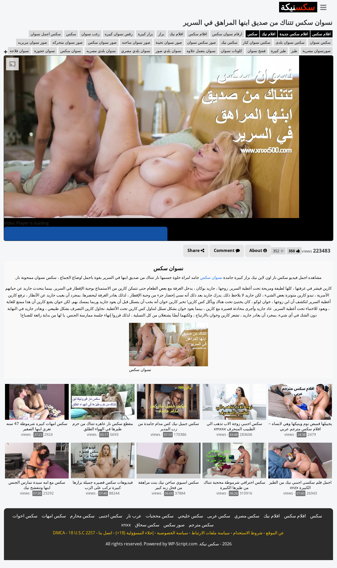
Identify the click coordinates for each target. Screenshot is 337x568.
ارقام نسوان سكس (227, 33)
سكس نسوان (320, 42)
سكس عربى (218, 516)
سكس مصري (246, 516)
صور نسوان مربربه (32, 42)
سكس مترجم (201, 525)
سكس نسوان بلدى (290, 42)
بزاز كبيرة (145, 33)
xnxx (126, 525)
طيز (294, 50)
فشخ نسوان (256, 50)
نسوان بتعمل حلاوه (201, 50)
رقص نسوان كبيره (119, 33)
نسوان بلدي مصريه (101, 50)
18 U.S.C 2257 (81, 533)
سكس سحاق (147, 525)
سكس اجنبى (110, 516)
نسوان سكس (70, 50)
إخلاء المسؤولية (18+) (134, 533)
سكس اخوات (24, 516)
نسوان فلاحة (19, 50)
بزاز (161, 33)
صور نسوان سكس (102, 42)
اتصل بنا (105, 533)
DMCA (59, 533)
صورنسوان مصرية (317, 50)
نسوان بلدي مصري (135, 50)
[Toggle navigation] (325, 6)
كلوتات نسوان (231, 50)
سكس (252, 33)
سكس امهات (54, 516)
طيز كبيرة (278, 50)
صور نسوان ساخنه (136, 42)
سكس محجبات (160, 516)
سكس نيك (229, 42)
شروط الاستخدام (247, 533)
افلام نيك (268, 33)
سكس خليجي (190, 516)
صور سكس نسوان (201, 42)
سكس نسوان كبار (256, 42)
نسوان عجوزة (44, 50)
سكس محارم (82, 516)
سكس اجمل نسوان (46, 33)
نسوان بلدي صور (168, 50)
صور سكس (174, 525)
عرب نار (133, 516)
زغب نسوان (90, 33)
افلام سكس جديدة (294, 33)
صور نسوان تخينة (169, 42)
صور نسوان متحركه (67, 42)
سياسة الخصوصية (172, 533)
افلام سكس (321, 33)
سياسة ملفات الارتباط (210, 533)
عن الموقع (275, 533)
